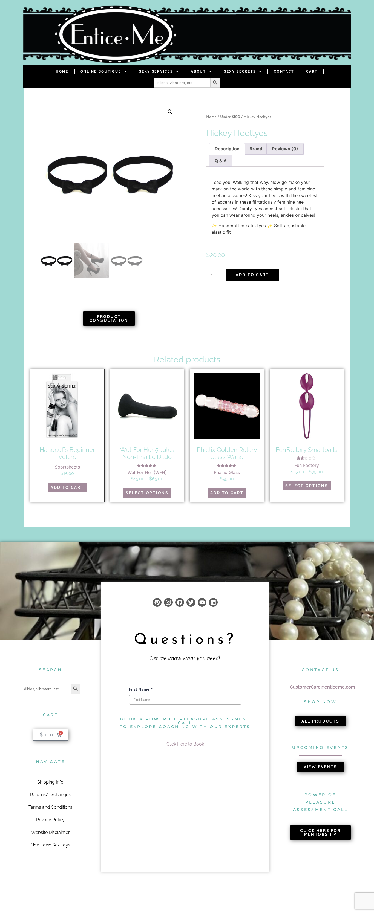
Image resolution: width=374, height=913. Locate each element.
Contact (284, 71)
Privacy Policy (50, 819)
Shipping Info (50, 782)
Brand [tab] (255, 148)
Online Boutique (100, 71)
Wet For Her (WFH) (147, 472)
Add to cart (252, 275)
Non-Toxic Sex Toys (50, 845)
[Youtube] (202, 602)
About (198, 71)
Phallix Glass (227, 472)
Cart (312, 71)
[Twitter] (190, 602)
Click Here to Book (185, 744)
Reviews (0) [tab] (285, 148)
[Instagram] (168, 602)
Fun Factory (307, 465)
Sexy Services (156, 71)
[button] (170, 112)
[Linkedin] (213, 602)
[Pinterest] (157, 602)
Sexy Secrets (240, 71)
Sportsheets (67, 467)
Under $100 (230, 117)
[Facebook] (179, 602)
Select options (147, 493)
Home (62, 71)
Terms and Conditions (50, 807)
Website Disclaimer (50, 832)
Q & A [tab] (221, 160)
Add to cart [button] (67, 487)
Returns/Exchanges (50, 794)
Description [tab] (227, 148)
